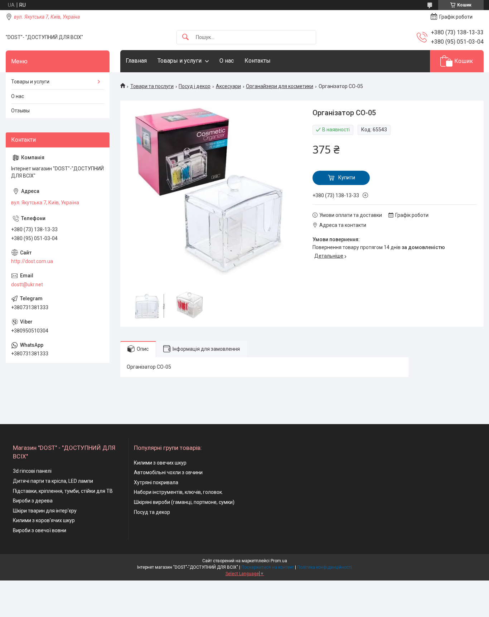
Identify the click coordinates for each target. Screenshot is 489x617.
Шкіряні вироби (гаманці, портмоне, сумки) (184, 502)
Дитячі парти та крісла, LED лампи (53, 481)
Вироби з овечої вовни (39, 530)
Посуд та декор (152, 512)
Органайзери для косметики (279, 86)
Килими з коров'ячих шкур (44, 520)
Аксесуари (228, 86)
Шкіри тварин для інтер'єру (45, 511)
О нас (226, 60)
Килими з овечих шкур (160, 463)
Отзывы (20, 110)
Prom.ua (279, 560)
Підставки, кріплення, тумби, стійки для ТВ (63, 491)
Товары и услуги (180, 60)
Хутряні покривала (156, 482)
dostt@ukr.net (27, 284)
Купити (346, 177)
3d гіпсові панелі (32, 471)
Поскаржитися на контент (267, 567)
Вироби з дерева (33, 501)
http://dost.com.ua (32, 261)
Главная (136, 60)
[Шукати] (185, 37)
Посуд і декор (194, 86)
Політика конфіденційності (324, 567)
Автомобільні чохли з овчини (168, 472)
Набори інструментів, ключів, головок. (178, 492)
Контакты (258, 60)
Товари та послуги (152, 86)
